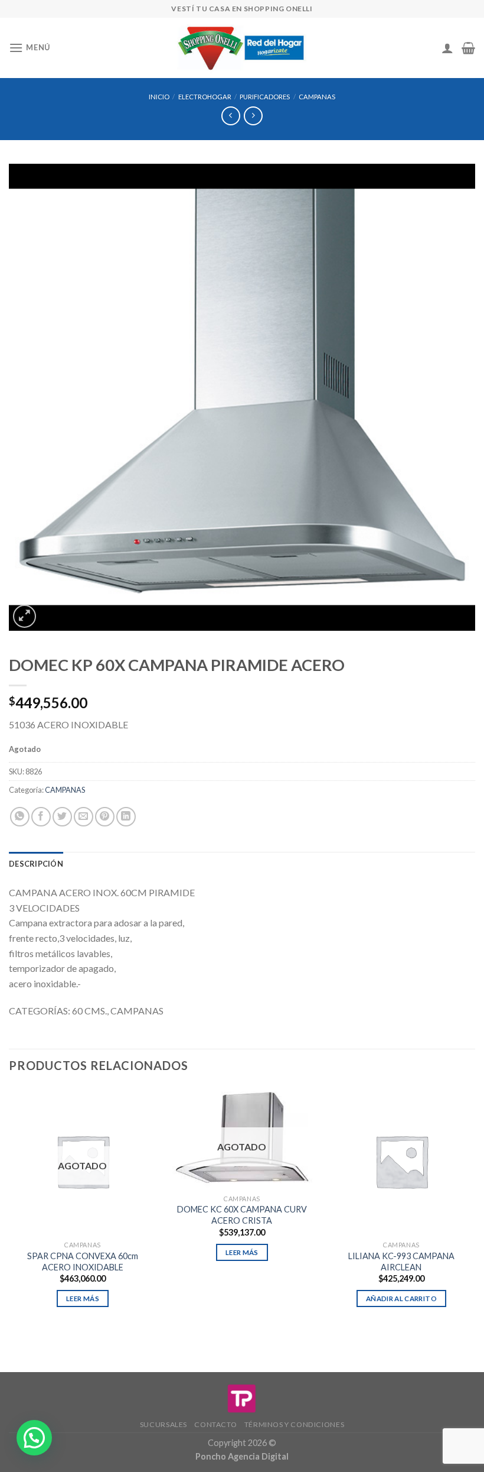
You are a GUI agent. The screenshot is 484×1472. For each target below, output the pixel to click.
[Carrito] (468, 48)
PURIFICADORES (265, 96)
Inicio (159, 96)
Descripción (36, 863)
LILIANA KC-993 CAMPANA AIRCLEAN (401, 1261)
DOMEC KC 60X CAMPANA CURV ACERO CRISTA (242, 1214)
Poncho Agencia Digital (242, 1456)
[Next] (474, 1208)
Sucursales (163, 1424)
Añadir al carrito (401, 1298)
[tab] (36, 864)
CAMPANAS (317, 96)
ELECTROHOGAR (204, 96)
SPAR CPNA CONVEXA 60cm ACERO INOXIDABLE (82, 1261)
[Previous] (9, 1208)
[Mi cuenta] (447, 48)
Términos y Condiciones (294, 1424)
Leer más (82, 1298)
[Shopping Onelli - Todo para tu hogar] (242, 48)
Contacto (215, 1424)
